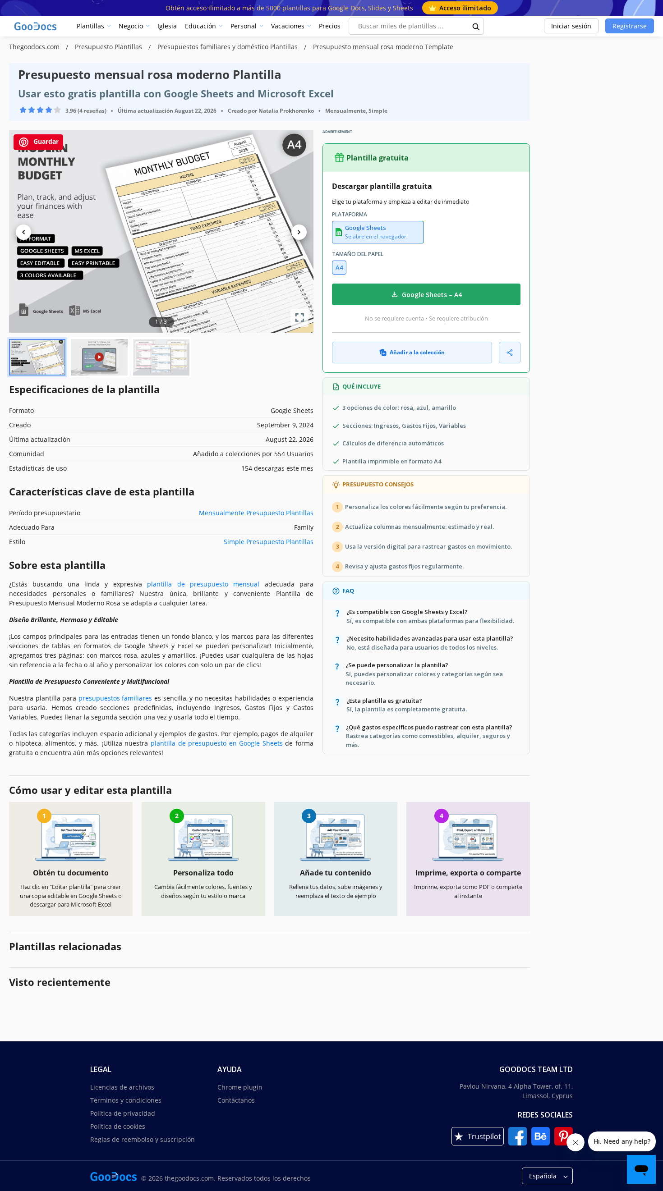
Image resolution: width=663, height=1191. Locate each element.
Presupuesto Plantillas (109, 46)
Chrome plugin (239, 1087)
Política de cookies (117, 1126)
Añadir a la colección (417, 352)
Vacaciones (287, 26)
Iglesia (167, 26)
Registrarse (629, 26)
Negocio (131, 26)
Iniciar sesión (571, 26)
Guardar (45, 141)
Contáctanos (236, 1100)
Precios (330, 26)
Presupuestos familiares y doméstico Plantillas (228, 46)
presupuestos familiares (115, 698)
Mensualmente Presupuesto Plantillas (256, 512)
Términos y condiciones (125, 1100)
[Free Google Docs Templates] (36, 26)
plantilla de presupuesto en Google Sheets (217, 743)
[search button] (476, 26)
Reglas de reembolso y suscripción (142, 1139)
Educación (200, 26)
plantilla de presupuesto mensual (203, 584)
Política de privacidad (122, 1113)
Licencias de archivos (122, 1087)
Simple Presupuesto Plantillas (268, 541)
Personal (243, 26)
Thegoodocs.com (35, 46)
